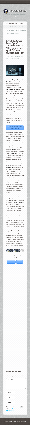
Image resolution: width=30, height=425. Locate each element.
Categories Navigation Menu (16, 23)
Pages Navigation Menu (16, 1)
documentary (16, 58)
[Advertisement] (18, 35)
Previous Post (11, 262)
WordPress (24, 421)
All (10, 26)
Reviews (16, 60)
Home (7, 26)
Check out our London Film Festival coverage (15, 127)
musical (12, 60)
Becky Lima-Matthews (15, 56)
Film (20, 58)
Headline (8, 60)
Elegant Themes (12, 421)
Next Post (19, 262)
